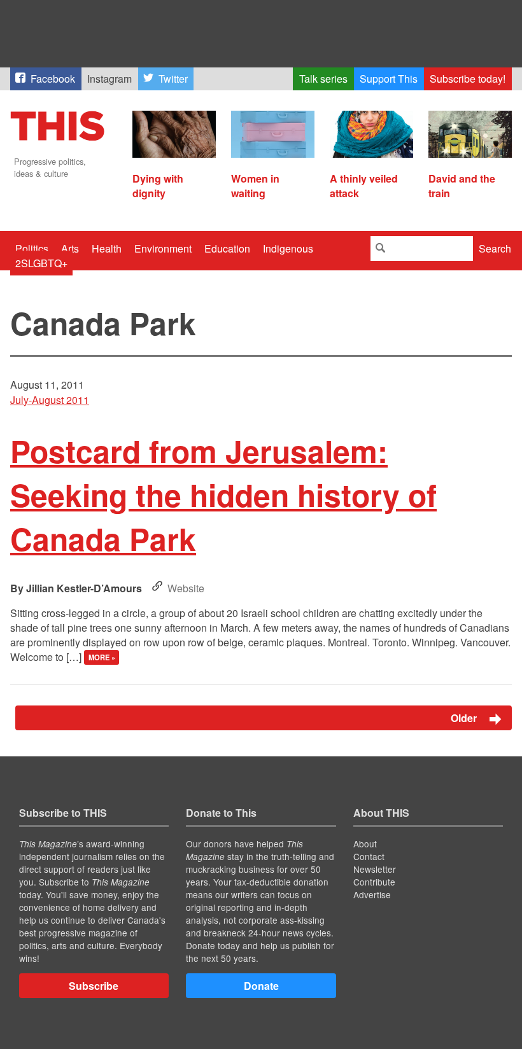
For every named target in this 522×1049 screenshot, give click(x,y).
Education (227, 248)
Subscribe (93, 985)
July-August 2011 (49, 400)
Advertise (372, 894)
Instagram (109, 78)
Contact (368, 856)
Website (185, 588)
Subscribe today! (467, 78)
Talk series (323, 78)
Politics (31, 248)
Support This (389, 78)
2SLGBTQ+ (41, 263)
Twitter (173, 78)
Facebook (53, 78)
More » (101, 658)
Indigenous (288, 248)
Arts (70, 248)
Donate (261, 985)
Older (465, 718)
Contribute (374, 881)
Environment (163, 248)
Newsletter (374, 869)
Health (107, 248)
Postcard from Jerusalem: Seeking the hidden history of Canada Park (223, 494)
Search (495, 248)
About (365, 843)
